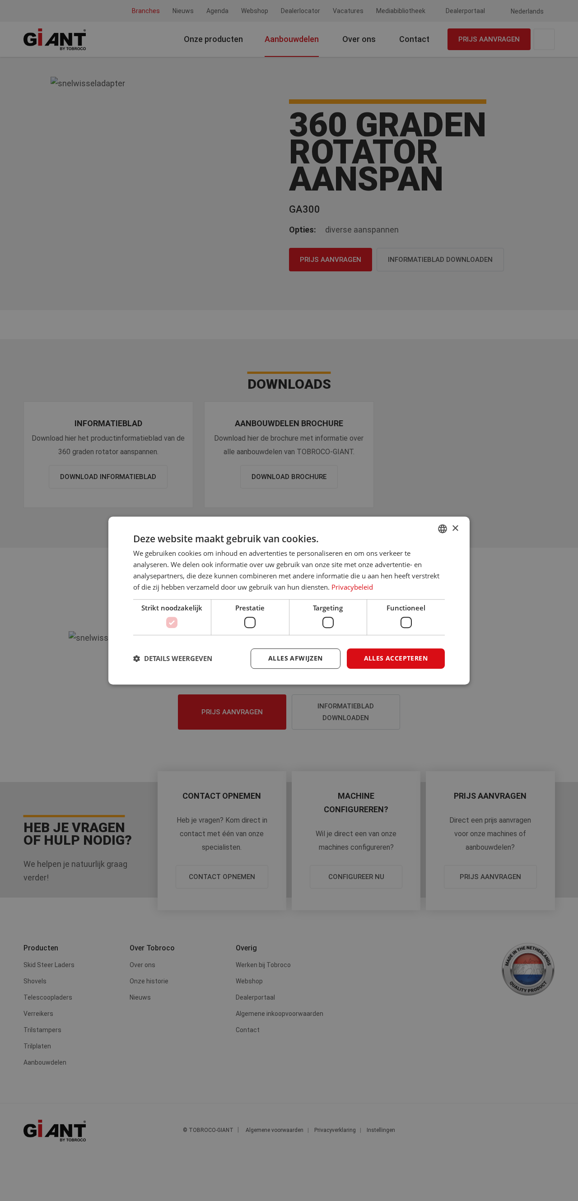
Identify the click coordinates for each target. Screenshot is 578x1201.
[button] (172, 658)
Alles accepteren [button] (396, 658)
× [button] (455, 528)
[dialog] (289, 600)
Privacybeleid (352, 586)
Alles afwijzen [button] (295, 658)
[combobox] (442, 528)
